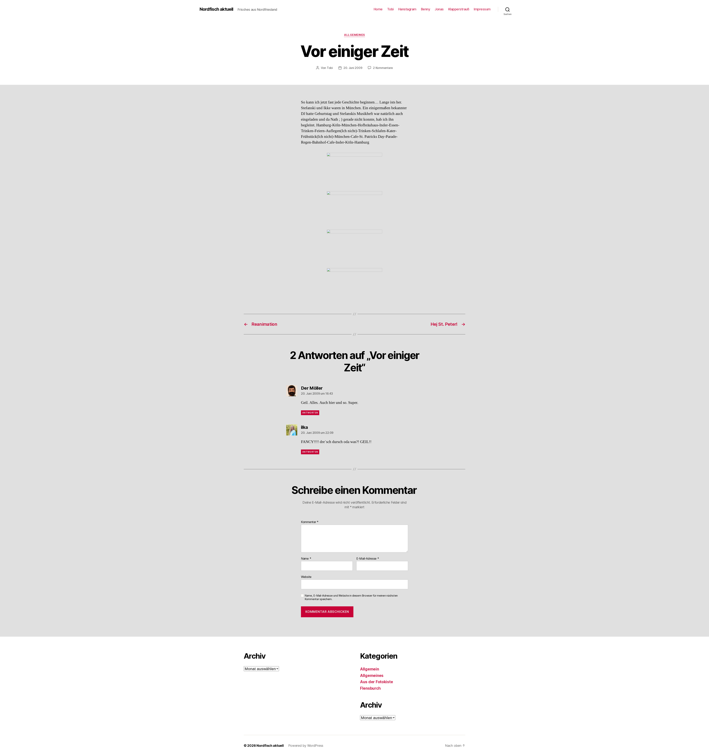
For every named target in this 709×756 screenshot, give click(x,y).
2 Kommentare (383, 68)
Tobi (390, 9)
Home (378, 9)
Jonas (439, 9)
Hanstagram (407, 9)
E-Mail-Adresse (367, 558)
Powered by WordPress (305, 746)
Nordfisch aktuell (216, 9)
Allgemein (369, 669)
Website (306, 577)
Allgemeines (354, 35)
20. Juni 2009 (352, 68)
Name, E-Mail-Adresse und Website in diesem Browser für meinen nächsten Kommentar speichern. (351, 597)
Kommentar (309, 522)
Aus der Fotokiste (376, 682)
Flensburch (370, 688)
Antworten (310, 412)
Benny (425, 9)
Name (306, 558)
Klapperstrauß (458, 9)
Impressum (482, 9)
